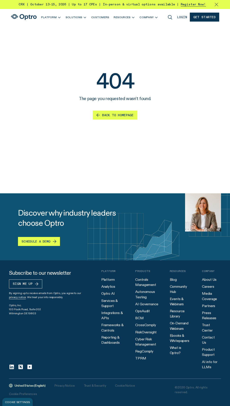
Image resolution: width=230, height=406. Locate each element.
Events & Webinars (177, 301)
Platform (108, 279)
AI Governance (146, 304)
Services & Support (109, 303)
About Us (209, 279)
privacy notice (17, 297)
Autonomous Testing (145, 294)
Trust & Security (95, 386)
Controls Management (145, 282)
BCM (139, 318)
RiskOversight (146, 332)
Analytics (108, 286)
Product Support (208, 352)
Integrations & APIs (112, 315)
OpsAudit (142, 311)
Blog (173, 279)
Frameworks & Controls (112, 327)
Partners (208, 306)
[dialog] (17, 402)
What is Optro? (175, 350)
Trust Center (207, 327)
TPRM (140, 358)
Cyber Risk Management (145, 341)
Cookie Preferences (23, 394)
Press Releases (209, 315)
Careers (208, 286)
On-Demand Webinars (179, 325)
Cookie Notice (125, 386)
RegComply (144, 351)
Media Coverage (209, 296)
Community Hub (178, 289)
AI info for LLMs (209, 364)
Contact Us (208, 340)
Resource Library (177, 313)
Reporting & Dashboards (110, 340)
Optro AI (108, 293)
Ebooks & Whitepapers (179, 338)
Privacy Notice (65, 386)
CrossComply (145, 325)
